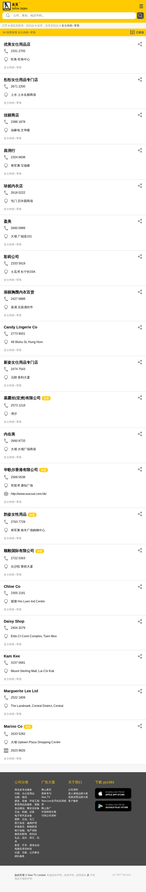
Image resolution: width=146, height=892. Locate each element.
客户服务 (73, 800)
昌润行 (9, 150)
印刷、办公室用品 (24, 793)
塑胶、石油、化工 (24, 819)
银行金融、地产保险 (26, 830)
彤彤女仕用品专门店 (21, 80)
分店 (46, 398)
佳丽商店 (11, 115)
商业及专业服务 (23, 789)
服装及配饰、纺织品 (22, 25)
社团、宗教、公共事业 (27, 852)
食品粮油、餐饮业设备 (27, 808)
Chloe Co (12, 586)
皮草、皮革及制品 (48, 25)
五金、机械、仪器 (24, 811)
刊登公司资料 (48, 815)
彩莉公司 (11, 257)
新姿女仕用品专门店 (21, 362)
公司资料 (73, 789)
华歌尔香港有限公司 (21, 470)
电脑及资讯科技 (23, 848)
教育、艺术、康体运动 (27, 845)
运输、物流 (21, 797)
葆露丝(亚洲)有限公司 (22, 398)
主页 (4, 25)
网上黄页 (46, 789)
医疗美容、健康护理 (26, 823)
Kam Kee (12, 656)
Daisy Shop (14, 621)
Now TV (45, 797)
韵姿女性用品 (15, 514)
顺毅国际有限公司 (19, 551)
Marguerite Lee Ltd (21, 691)
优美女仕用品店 (17, 44)
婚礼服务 (20, 856)
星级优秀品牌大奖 (78, 797)
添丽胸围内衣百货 (19, 292)
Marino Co (13, 726)
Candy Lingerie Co (20, 327)
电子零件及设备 (23, 815)
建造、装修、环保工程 (27, 800)
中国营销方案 (48, 811)
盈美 (7, 221)
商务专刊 (46, 793)
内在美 (9, 434)
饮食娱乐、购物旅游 (26, 826)
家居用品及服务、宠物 (27, 804)
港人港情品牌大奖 (78, 793)
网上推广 (46, 808)
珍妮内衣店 (13, 186)
